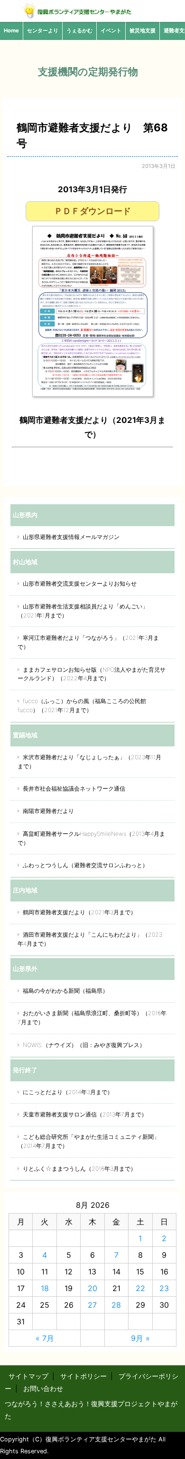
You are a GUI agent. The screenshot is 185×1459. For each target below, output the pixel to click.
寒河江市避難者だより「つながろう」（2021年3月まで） (88, 642)
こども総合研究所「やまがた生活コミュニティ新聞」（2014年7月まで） (88, 1141)
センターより (42, 30)
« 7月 (45, 1338)
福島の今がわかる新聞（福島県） (65, 990)
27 (92, 1305)
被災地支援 (143, 30)
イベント (111, 30)
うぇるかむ (79, 30)
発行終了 (25, 1070)
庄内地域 (25, 890)
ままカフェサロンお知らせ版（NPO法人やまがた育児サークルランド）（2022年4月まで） (92, 674)
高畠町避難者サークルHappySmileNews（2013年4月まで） (91, 838)
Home (11, 30)
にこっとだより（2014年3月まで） (68, 1092)
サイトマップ (28, 1376)
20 (92, 1288)
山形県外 (25, 968)
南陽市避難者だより (48, 810)
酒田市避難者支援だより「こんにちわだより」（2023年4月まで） (90, 939)
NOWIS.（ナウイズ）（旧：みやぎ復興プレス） (84, 1044)
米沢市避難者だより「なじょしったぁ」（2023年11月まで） (89, 762)
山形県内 (25, 515)
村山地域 (25, 562)
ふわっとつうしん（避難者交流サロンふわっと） (85, 865)
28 (116, 1305)
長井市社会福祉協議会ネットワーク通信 (74, 788)
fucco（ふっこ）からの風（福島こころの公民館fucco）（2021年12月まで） (82, 705)
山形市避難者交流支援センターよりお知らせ (80, 583)
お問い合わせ (43, 1388)
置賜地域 (25, 735)
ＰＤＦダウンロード (92, 211)
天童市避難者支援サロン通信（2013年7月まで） (85, 1114)
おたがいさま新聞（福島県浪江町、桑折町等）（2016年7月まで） (92, 1017)
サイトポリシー (83, 1376)
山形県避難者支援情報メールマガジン (71, 536)
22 (140, 1288)
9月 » (140, 1338)
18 (45, 1288)
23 (164, 1288)
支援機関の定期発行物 (88, 72)
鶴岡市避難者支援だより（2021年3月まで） (79, 912)
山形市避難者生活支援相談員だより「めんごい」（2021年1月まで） (83, 611)
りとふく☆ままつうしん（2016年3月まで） (79, 1168)
